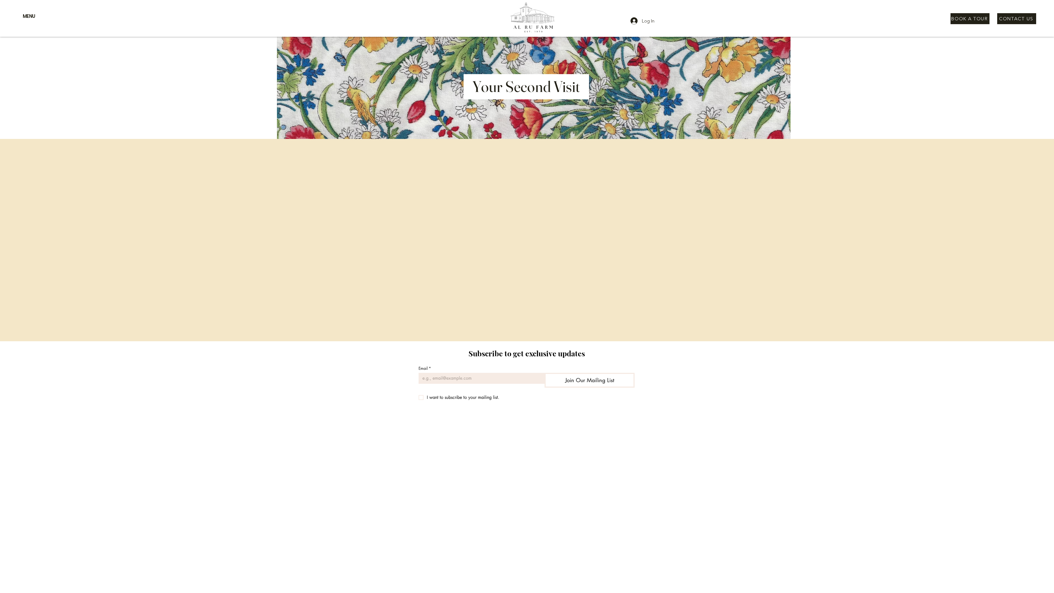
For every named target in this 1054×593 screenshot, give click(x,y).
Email (425, 368)
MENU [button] (29, 16)
